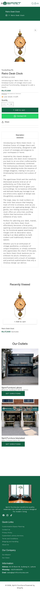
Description (20, 135)
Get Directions (13, 393)
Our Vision (6, 558)
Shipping (4, 93)
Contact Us (6, 529)
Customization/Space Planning (13, 526)
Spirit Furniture (18, 585)
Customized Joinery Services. (13, 535)
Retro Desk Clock (8, 328)
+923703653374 (17, 569)
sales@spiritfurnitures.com (18, 572)
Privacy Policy (7, 532)
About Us (5, 544)
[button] (32, 3)
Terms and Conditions (10, 538)
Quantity (5, 100)
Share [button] (7, 122)
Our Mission (6, 554)
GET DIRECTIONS (13, 444)
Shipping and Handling (10, 541)
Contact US (21, 116)
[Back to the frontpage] (6, 15)
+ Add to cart (20, 322)
